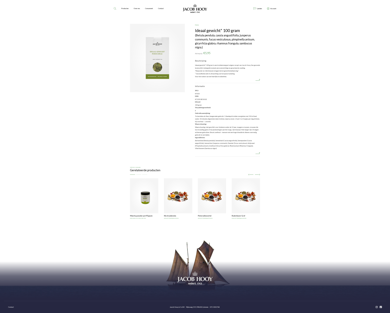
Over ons (137, 8)
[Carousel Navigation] (254, 174)
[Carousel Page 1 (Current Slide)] (132, 174)
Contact (161, 8)
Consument (149, 8)
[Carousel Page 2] (138, 174)
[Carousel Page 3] (144, 174)
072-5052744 (215, 307)
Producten (125, 8)
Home (197, 25)
